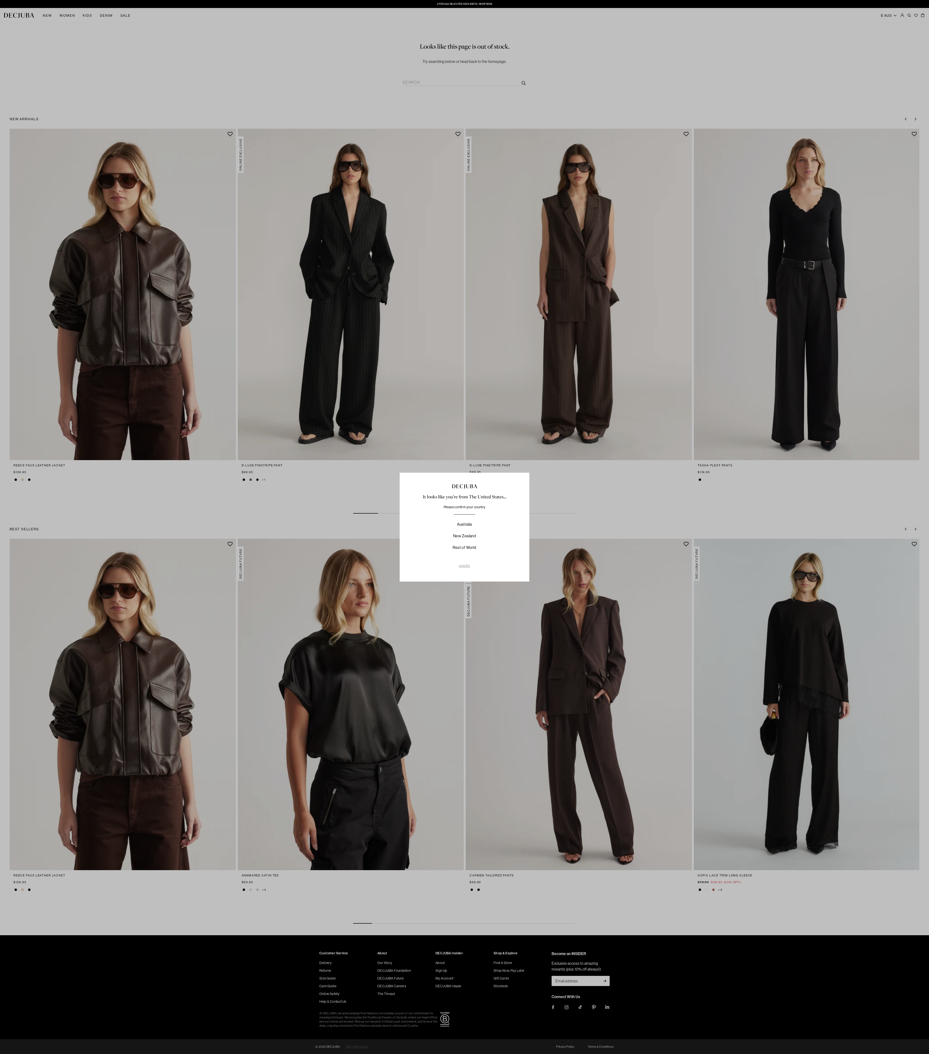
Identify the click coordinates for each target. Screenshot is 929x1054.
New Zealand (464, 535)
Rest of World (464, 547)
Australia (464, 524)
